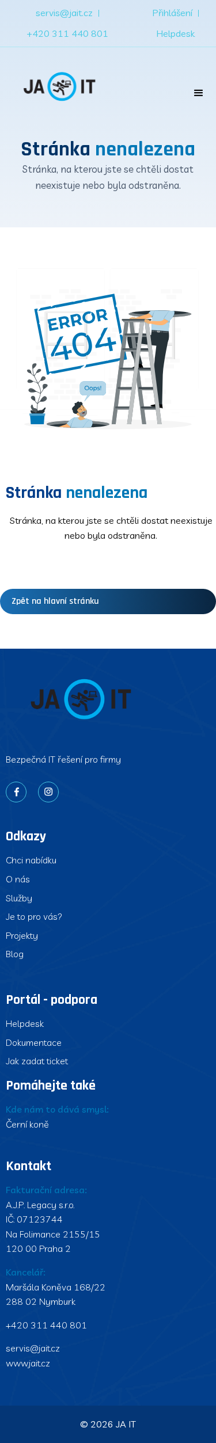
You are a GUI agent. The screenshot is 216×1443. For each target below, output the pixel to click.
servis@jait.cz (64, 12)
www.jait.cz (28, 1363)
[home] (58, 87)
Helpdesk (175, 33)
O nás (18, 879)
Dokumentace (34, 1042)
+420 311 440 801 (67, 33)
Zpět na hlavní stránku (55, 601)
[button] (198, 93)
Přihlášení (172, 12)
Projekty (22, 935)
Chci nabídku (31, 860)
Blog (15, 954)
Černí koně (27, 1124)
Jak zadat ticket (37, 1061)
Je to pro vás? (34, 916)
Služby (19, 898)
